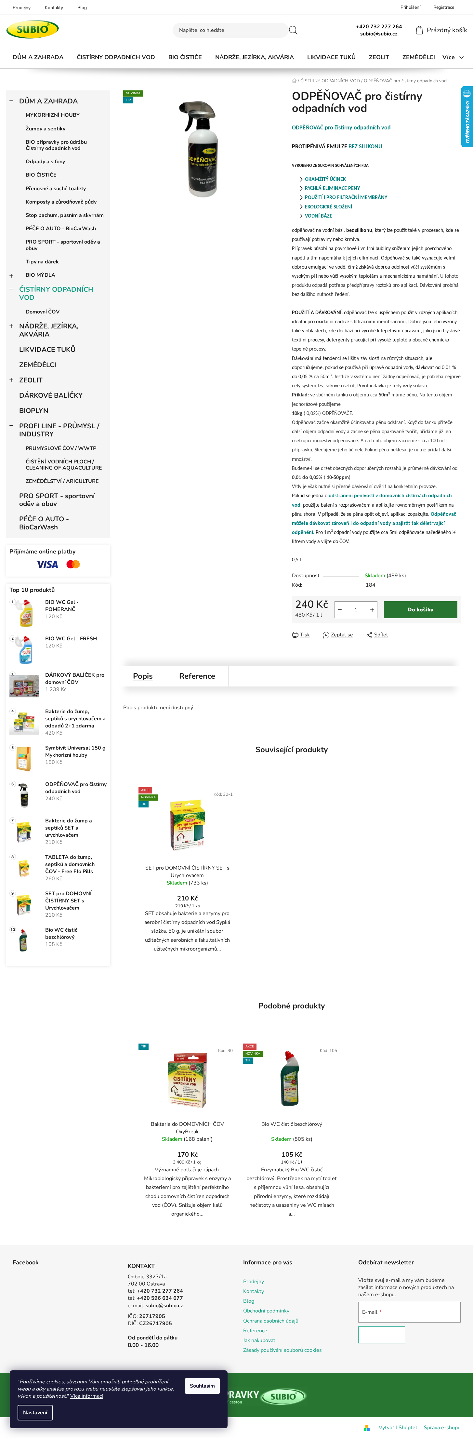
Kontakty (54, 8)
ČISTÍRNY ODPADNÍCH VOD (56, 293)
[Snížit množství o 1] (340, 610)
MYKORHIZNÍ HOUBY (53, 115)
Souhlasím (202, 1386)
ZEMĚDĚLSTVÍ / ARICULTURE (62, 481)
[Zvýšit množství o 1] (372, 610)
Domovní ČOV (42, 311)
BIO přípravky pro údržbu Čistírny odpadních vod (56, 145)
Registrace (443, 7)
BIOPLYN (33, 410)
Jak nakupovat (259, 1340)
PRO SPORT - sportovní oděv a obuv (63, 245)
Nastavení (35, 1412)
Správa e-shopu (442, 1427)
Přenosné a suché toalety (56, 188)
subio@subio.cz (164, 1305)
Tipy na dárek (42, 261)
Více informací (86, 1396)
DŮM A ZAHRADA (48, 101)
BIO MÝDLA (40, 275)
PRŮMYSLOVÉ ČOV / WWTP (61, 448)
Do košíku (421, 609)
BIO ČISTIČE (41, 175)
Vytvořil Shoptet (398, 1427)
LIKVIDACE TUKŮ (47, 349)
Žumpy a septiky (45, 128)
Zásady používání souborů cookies (282, 1350)
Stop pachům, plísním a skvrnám (65, 215)
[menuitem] (38, 57)
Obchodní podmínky (266, 1310)
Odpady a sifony (45, 161)
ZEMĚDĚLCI (37, 364)
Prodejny (22, 8)
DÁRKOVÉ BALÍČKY (51, 395)
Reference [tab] (197, 676)
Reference (255, 1330)
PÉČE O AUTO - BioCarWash (61, 228)
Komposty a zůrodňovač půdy (61, 202)
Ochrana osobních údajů (270, 1321)
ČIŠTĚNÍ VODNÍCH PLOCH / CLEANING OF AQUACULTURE (64, 465)
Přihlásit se (381, 1334)
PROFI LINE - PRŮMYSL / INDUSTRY (59, 430)
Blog (82, 8)
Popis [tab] (143, 676)
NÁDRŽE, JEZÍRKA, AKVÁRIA (48, 330)
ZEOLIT (31, 380)
